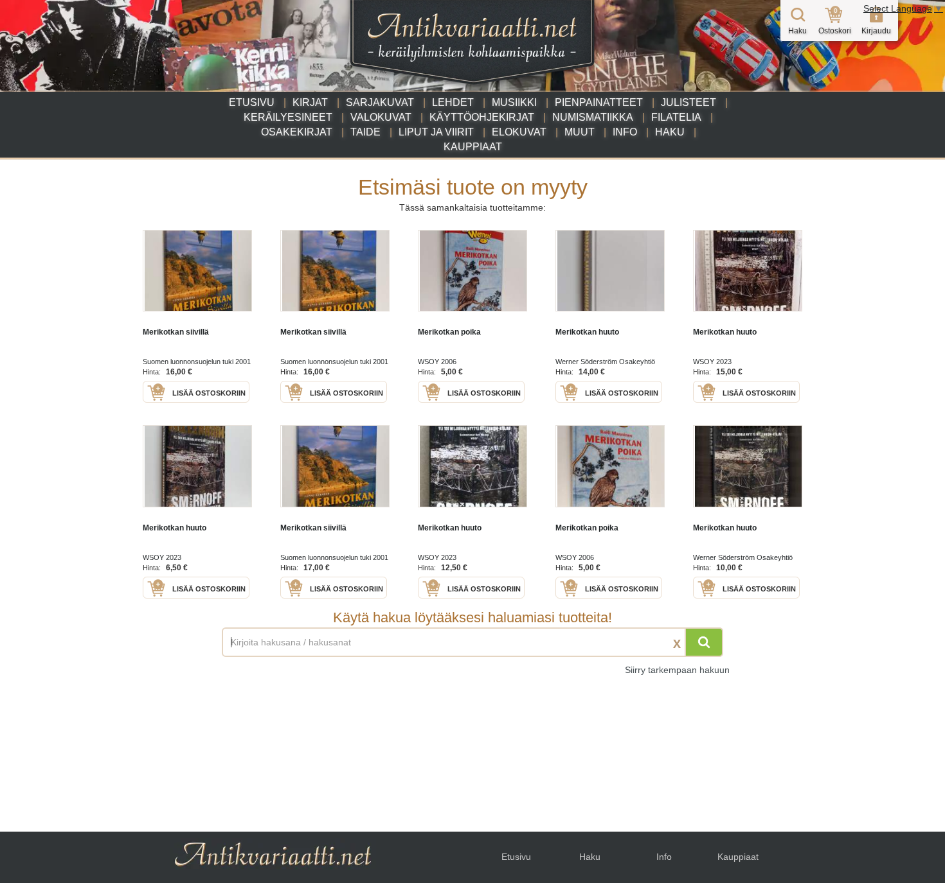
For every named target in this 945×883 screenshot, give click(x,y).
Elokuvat (519, 132)
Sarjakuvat (380, 102)
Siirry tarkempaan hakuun (677, 670)
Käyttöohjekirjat (481, 117)
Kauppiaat (473, 146)
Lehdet (453, 102)
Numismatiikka (592, 117)
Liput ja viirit (436, 132)
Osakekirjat (296, 132)
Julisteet (688, 102)
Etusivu (251, 102)
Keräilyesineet (288, 117)
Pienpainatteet (599, 102)
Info (625, 132)
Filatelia (676, 117)
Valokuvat (380, 117)
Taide (365, 132)
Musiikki (514, 102)
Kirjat (310, 102)
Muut (579, 132)
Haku (670, 132)
